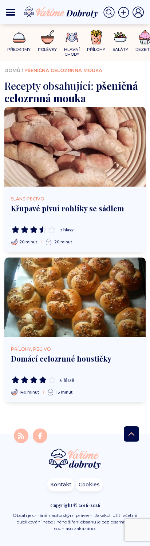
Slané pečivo (27, 199)
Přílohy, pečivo (31, 349)
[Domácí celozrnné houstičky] (75, 297)
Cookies (89, 484)
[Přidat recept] (125, 12)
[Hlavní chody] (72, 37)
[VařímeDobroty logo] (61, 12)
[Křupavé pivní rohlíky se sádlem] (75, 146)
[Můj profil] (138, 12)
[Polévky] (47, 37)
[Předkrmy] (19, 37)
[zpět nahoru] (131, 434)
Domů (12, 70)
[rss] (22, 435)
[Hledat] (110, 12)
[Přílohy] (96, 37)
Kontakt (60, 484)
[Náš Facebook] (40, 435)
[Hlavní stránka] (75, 460)
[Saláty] (120, 37)
